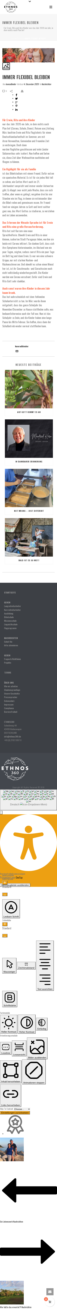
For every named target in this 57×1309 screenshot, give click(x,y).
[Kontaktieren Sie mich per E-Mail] (17, 351)
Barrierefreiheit (10, 711)
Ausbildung (8, 613)
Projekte (7, 662)
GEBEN (7, 655)
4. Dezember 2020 (31, 84)
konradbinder (11, 84)
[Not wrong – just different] (29, 488)
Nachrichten (46, 84)
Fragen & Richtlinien (12, 659)
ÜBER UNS (9, 682)
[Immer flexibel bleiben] (2, 46)
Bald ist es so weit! (29, 560)
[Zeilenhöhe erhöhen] (4, 924)
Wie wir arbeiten (11, 686)
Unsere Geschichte (12, 693)
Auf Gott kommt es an (29, 412)
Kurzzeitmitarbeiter (12, 609)
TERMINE (7, 672)
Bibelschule (9, 617)
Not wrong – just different (29, 510)
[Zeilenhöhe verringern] (4, 935)
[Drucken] (24, 91)
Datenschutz (9, 700)
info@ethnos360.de (12, 736)
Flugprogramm (10, 628)
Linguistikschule (10, 624)
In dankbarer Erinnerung (28, 461)
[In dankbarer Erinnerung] (29, 438)
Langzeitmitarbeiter (12, 606)
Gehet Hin (8, 641)
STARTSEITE (10, 592)
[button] (1, 812)
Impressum (8, 704)
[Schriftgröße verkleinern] (4, 894)
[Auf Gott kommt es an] (29, 389)
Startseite (17, 38)
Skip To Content (7, 1108)
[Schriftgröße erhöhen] (4, 883)
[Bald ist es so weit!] (29, 537)
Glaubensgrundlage (12, 689)
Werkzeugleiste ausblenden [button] (15, 885)
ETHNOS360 (9, 721)
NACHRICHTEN (11, 638)
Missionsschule (10, 620)
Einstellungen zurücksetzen (15, 1112)
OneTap (19, 877)
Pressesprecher (10, 697)
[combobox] (28, 799)
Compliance (9, 708)
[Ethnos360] (14, 768)
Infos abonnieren (11, 645)
